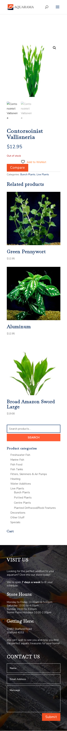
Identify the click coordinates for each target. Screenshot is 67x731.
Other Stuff (17, 517)
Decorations (17, 512)
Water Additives (20, 483)
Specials (15, 522)
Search (33, 437)
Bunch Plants (27, 174)
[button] (54, 48)
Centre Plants (22, 503)
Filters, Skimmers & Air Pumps (28, 474)
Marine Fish (17, 459)
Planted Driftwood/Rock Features (35, 508)
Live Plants (43, 174)
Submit (51, 717)
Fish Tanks (16, 469)
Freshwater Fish (20, 455)
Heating (15, 479)
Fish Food (16, 464)
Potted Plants (23, 497)
